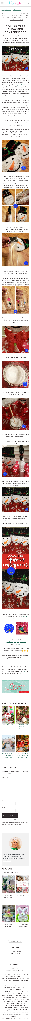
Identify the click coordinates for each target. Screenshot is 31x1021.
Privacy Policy (15, 951)
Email (4, 807)
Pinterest (17, 644)
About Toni (15, 953)
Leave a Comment (16, 20)
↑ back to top (15, 941)
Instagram (23, 642)
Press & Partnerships (15, 970)
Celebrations (17, 10)
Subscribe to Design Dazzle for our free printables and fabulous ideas (15, 823)
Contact (15, 968)
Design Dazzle (6, 10)
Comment (5, 777)
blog (24, 671)
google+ (16, 642)
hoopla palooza (20, 85)
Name (4, 801)
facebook (10, 642)
